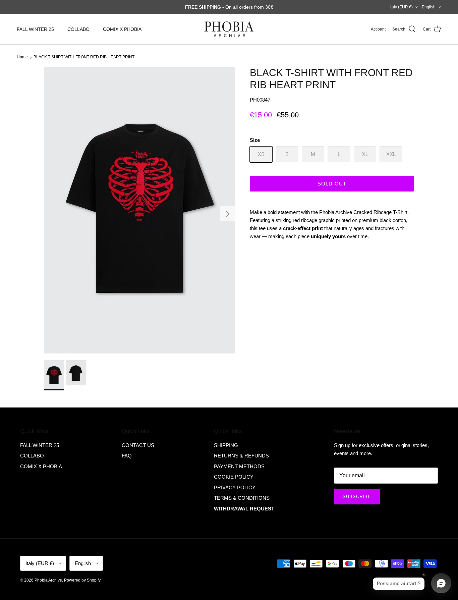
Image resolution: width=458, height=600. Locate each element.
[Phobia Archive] (229, 29)
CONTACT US (138, 445)
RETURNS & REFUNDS (241, 455)
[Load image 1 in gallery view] (139, 210)
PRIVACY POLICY (234, 487)
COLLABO (78, 29)
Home (22, 57)
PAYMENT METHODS (239, 466)
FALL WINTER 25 (35, 29)
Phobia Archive (48, 580)
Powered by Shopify (82, 580)
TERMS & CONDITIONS (242, 498)
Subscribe (357, 496)
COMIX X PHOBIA (122, 29)
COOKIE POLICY (233, 477)
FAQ (127, 455)
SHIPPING (226, 445)
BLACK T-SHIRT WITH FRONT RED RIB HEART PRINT (84, 57)
